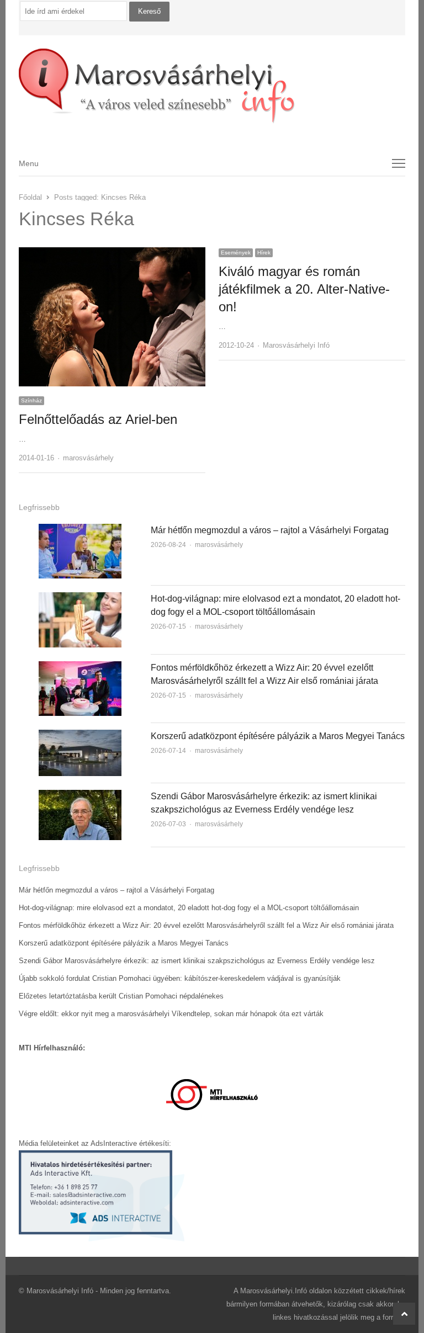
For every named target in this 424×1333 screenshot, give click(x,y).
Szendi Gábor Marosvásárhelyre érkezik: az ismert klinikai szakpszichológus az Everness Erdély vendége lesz (197, 961)
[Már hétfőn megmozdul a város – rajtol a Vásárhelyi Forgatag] (80, 530)
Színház (31, 400)
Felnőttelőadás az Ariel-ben (98, 419)
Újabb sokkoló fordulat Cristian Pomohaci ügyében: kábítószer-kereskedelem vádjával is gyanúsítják (180, 978)
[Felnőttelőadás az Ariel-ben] (112, 253)
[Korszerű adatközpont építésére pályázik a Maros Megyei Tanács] (80, 736)
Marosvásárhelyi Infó (296, 345)
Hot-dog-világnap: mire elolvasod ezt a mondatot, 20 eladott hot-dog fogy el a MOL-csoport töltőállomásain (189, 908)
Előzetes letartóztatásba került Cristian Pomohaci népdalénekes (121, 996)
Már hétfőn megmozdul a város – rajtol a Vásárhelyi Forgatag (270, 530)
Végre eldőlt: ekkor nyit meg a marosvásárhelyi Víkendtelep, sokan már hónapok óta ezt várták (171, 1014)
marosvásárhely (88, 458)
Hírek (264, 252)
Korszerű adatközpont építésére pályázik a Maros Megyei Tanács (278, 736)
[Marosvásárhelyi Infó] (212, 86)
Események (236, 252)
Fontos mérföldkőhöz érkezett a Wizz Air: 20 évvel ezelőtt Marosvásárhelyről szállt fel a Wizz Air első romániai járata (206, 925)
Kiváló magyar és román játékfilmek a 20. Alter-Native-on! (304, 289)
